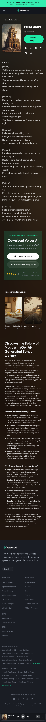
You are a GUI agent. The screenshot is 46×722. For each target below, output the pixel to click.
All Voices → (37, 663)
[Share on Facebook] (26, 48)
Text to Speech (7, 582)
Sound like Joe (22, 657)
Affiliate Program (31, 608)
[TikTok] (27, 699)
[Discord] (14, 699)
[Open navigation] (4, 10)
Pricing (27, 595)
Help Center (29, 599)
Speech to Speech (9, 587)
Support (5, 635)
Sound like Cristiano (9, 660)
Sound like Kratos (8, 657)
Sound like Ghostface (10, 653)
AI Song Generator (9, 595)
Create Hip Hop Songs (26, 672)
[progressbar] (23, 720)
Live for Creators (31, 604)
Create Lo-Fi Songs (25, 682)
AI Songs (28, 587)
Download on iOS (25, 256)
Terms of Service (8, 623)
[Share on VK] (41, 48)
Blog (26, 591)
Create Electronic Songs (30, 679)
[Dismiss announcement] (43, 3)
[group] (23, 720)
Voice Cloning (7, 591)
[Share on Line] (26, 53)
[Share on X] (36, 48)
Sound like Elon (23, 650)
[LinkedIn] (32, 699)
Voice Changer (8, 604)
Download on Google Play (25, 264)
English (6, 569)
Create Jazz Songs (9, 682)
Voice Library (30, 582)
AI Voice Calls (7, 608)
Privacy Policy (7, 618)
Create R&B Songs (25, 675)
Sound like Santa (26, 653)
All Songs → (6, 685)
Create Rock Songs (9, 675)
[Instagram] (23, 699)
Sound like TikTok (24, 663)
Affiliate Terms (7, 631)
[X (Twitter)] (19, 699)
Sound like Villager (9, 663)
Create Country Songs (10, 679)
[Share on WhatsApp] (31, 48)
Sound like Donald (9, 650)
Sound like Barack (25, 660)
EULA (4, 627)
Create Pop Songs (9, 672)
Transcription (7, 599)
